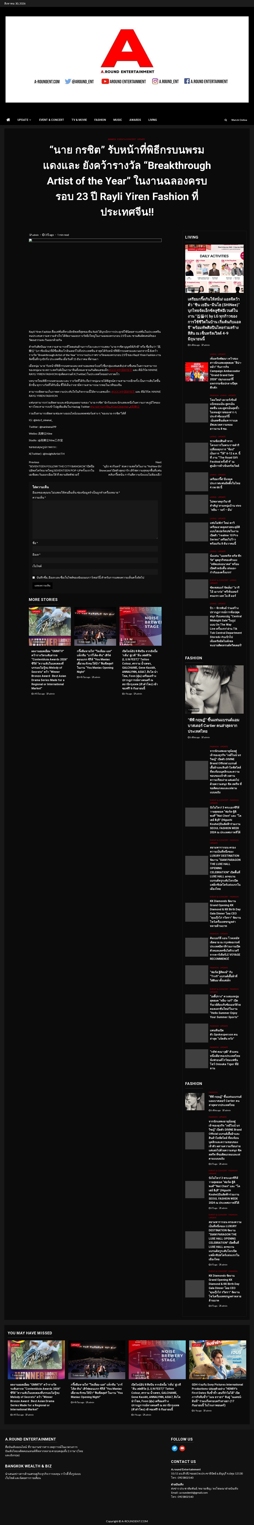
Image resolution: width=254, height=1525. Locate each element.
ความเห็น (39, 497)
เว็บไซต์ (37, 566)
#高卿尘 (135, 406)
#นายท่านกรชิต (100, 406)
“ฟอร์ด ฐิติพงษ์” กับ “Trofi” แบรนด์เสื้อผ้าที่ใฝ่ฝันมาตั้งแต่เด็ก (223, 976)
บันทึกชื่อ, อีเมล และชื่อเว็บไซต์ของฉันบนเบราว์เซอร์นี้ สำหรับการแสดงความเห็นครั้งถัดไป (90, 577)
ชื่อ (35, 543)
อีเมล (36, 554)
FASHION (100, 120)
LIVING (152, 120)
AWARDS (135, 120)
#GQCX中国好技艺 (120, 369)
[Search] (226, 120)
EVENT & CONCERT (51, 120)
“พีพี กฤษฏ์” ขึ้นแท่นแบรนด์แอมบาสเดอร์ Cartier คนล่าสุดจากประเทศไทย (213, 725)
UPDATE (22, 120)
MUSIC (117, 120)
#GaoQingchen (120, 406)
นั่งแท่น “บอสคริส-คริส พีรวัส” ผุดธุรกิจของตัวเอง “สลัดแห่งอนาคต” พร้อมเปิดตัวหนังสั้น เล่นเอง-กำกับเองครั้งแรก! (225, 564)
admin (35, 234)
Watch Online (239, 119)
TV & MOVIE (79, 120)
